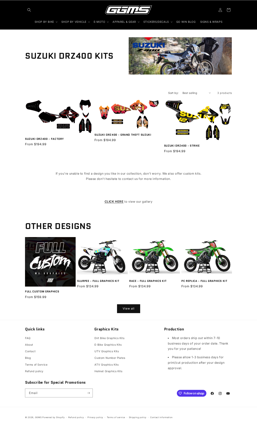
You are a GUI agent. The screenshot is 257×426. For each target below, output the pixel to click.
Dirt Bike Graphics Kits (109, 338)
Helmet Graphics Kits (108, 371)
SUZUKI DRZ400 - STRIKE (182, 145)
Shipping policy (138, 417)
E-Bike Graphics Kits (108, 344)
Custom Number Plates (109, 357)
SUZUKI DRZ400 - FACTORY (44, 139)
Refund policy (34, 371)
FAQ (28, 338)
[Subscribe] (88, 393)
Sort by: (173, 92)
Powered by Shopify (53, 417)
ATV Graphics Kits (106, 364)
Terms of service (116, 417)
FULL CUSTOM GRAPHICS (42, 291)
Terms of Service (36, 364)
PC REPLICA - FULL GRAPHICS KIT (204, 281)
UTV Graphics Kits (106, 351)
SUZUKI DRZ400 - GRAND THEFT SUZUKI (122, 134)
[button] (29, 10)
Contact (30, 351)
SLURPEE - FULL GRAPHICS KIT (98, 281)
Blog (28, 357)
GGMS (38, 417)
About (29, 344)
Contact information (161, 417)
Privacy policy (95, 417)
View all (129, 308)
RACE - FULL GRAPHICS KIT (148, 281)
